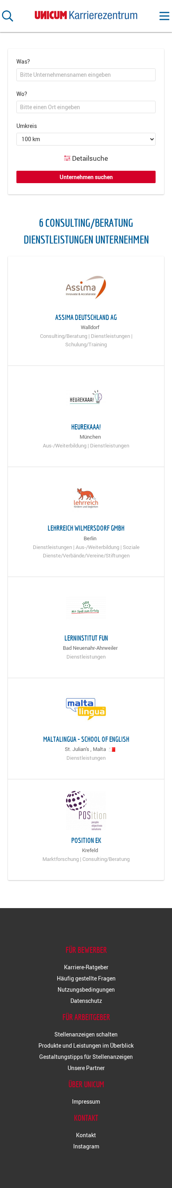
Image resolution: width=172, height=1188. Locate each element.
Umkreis (26, 126)
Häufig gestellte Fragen (86, 978)
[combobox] (86, 74)
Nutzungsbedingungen (86, 989)
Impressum (86, 1101)
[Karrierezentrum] (86, 13)
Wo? (21, 94)
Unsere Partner (86, 1068)
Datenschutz (86, 1000)
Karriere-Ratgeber (86, 967)
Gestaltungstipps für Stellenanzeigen (86, 1056)
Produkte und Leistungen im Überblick (86, 1045)
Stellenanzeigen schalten (86, 1034)
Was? (23, 61)
